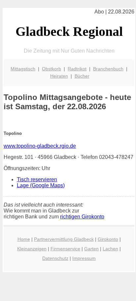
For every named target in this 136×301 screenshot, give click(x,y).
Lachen (110, 248)
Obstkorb (51, 68)
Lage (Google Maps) (41, 185)
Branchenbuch (108, 68)
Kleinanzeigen (32, 248)
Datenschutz (55, 258)
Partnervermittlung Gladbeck (64, 239)
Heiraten (59, 76)
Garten (91, 248)
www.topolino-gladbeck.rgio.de (40, 146)
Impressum (84, 258)
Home (23, 239)
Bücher (82, 76)
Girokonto (108, 239)
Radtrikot (77, 68)
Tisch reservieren (37, 179)
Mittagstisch (23, 68)
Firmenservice (65, 248)
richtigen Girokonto (82, 216)
